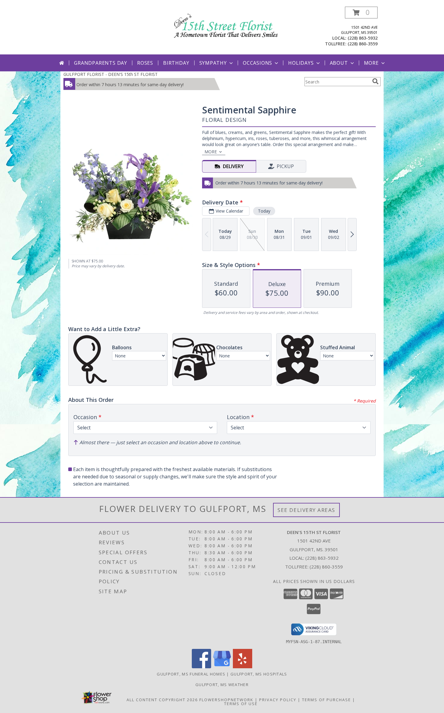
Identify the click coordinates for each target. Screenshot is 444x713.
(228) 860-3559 (363, 44)
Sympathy (213, 63)
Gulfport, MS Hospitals (258, 674)
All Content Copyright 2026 (162, 699)
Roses (145, 63)
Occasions (257, 63)
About (339, 63)
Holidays (301, 63)
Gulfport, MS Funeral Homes (191, 674)
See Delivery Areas (306, 509)
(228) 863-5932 (363, 38)
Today (264, 211)
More (371, 63)
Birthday (176, 63)
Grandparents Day (100, 63)
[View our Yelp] (242, 666)
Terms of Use (241, 703)
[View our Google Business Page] (222, 666)
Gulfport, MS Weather (222, 684)
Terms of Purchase (326, 699)
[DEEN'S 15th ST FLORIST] (224, 24)
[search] (375, 81)
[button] (361, 12)
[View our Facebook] (201, 666)
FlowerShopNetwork (226, 699)
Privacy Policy (277, 699)
